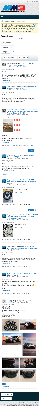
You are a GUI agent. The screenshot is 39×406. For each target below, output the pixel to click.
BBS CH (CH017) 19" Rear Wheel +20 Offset (21, 64)
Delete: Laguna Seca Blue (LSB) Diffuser (20, 156)
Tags (5, 52)
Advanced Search (9, 21)
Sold (29, 300)
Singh (8, 86)
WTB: (22, 63)
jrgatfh (9, 63)
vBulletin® (28, 402)
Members (7, 47)
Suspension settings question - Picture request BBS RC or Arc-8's (22, 247)
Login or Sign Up (32, 1)
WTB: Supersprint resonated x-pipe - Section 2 (21, 87)
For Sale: (26, 110)
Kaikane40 (10, 110)
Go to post (6, 80)
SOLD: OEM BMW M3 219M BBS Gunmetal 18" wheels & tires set (21, 181)
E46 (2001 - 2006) (14, 250)
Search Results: (6, 39)
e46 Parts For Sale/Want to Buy (18, 67)
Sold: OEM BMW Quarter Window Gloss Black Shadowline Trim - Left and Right (22, 216)
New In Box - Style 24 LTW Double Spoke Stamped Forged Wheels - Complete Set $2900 (22, 111)
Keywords (7, 43)
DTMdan (9, 300)
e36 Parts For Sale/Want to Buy (18, 114)
